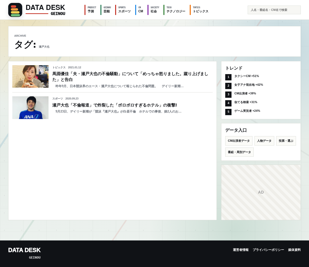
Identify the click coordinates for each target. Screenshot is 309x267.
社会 (155, 9)
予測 (92, 9)
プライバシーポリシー (268, 250)
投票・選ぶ (286, 140)
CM (140, 9)
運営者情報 (241, 250)
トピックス (201, 9)
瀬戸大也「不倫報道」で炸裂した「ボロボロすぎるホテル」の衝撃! (114, 105)
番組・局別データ (239, 152)
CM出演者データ (239, 140)
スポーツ (124, 9)
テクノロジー (176, 9)
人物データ (264, 140)
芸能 (107, 9)
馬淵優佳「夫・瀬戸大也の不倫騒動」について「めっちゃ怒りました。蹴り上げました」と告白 (130, 76)
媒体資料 (294, 250)
